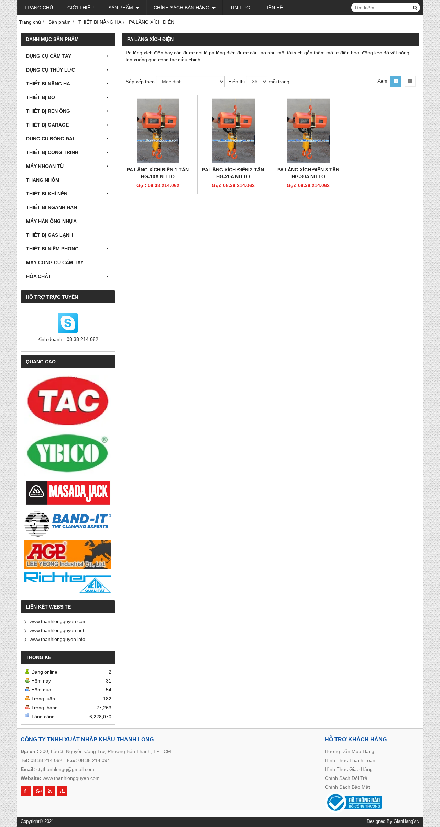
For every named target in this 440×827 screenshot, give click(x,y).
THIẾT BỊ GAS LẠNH (49, 235)
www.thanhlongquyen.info (57, 639)
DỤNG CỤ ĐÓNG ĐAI (50, 138)
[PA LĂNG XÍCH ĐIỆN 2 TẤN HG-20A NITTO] (233, 130)
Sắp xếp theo (140, 81)
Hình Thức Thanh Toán (350, 760)
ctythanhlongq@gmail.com (65, 769)
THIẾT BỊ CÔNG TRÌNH (52, 152)
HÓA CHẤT (38, 276)
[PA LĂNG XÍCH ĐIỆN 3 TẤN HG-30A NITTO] (308, 130)
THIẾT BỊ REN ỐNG (48, 111)
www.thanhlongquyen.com (58, 621)
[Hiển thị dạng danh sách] (410, 81)
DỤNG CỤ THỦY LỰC (50, 70)
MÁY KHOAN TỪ (45, 166)
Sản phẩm (121, 7)
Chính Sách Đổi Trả (346, 778)
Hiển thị (236, 81)
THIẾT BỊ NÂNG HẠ (48, 83)
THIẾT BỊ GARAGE (47, 125)
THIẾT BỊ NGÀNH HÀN (51, 207)
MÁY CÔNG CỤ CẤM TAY (55, 262)
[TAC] (67, 401)
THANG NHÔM (42, 180)
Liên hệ (273, 7)
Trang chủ (38, 7)
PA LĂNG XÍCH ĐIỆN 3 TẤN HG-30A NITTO (308, 173)
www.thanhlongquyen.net (57, 630)
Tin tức (240, 7)
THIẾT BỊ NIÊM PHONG (52, 248)
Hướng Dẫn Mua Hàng (349, 751)
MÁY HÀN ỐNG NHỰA (51, 221)
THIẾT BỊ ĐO (40, 97)
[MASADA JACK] (67, 493)
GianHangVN (406, 821)
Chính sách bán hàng (182, 7)
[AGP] (67, 554)
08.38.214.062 (46, 760)
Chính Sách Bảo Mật (347, 787)
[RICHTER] (67, 582)
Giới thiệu (80, 7)
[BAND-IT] (67, 523)
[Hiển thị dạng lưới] (396, 81)
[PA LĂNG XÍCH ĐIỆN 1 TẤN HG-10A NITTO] (158, 130)
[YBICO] (67, 453)
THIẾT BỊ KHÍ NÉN (46, 193)
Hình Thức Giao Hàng (349, 769)
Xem (382, 81)
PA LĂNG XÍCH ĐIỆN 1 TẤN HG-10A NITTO (158, 173)
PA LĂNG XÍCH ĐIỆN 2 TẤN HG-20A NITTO (233, 173)
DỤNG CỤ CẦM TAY (48, 56)
